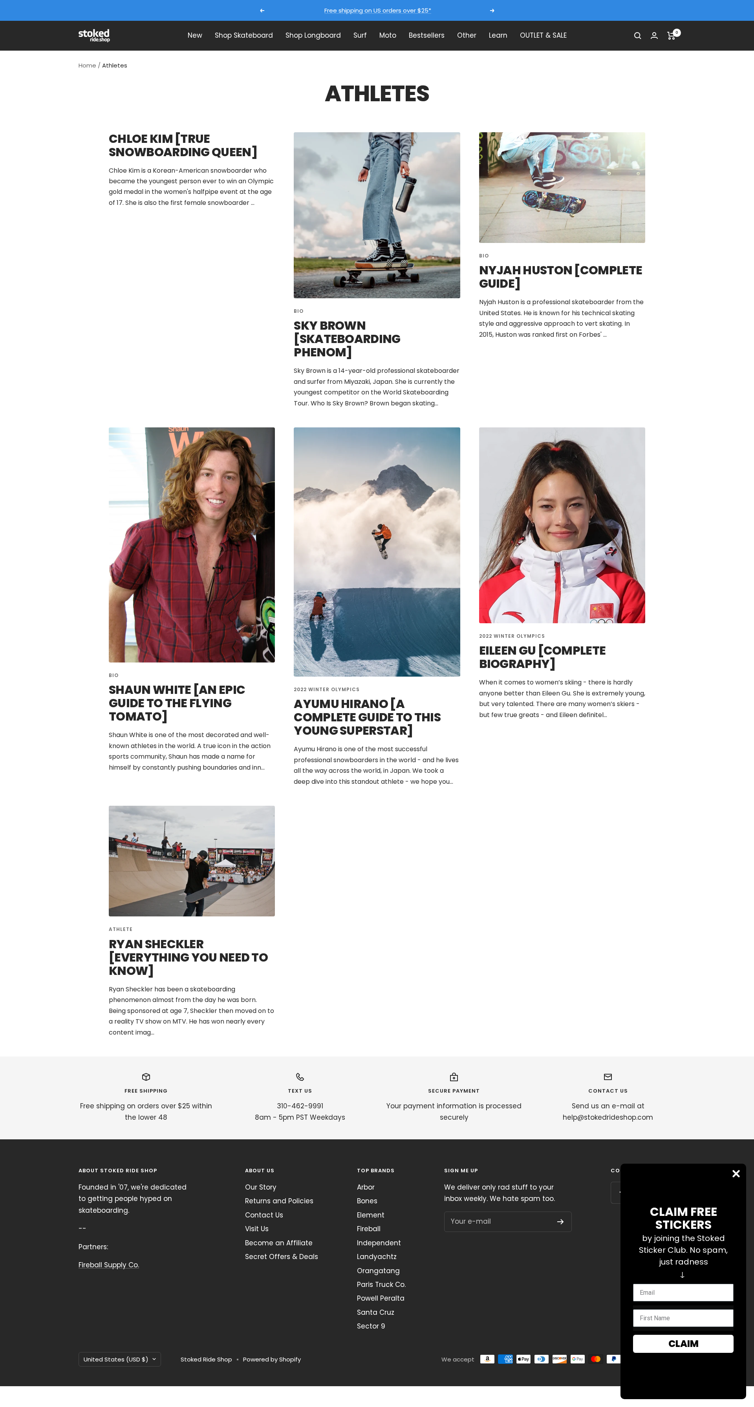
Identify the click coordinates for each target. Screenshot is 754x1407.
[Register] (560, 1222)
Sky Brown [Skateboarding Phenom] (347, 339)
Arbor (366, 1187)
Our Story (260, 1187)
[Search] (637, 35)
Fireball (369, 1229)
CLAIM (683, 1343)
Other (466, 35)
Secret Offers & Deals (281, 1256)
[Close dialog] (736, 1174)
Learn (498, 35)
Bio (299, 311)
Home (87, 65)
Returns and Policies (279, 1201)
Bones (367, 1201)
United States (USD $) (116, 1359)
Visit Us (257, 1229)
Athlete (121, 929)
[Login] (654, 35)
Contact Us (264, 1215)
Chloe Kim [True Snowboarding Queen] (183, 145)
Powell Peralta (380, 1298)
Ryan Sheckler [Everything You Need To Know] (188, 957)
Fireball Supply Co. (109, 1265)
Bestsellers (427, 35)
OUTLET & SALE (543, 35)
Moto (387, 35)
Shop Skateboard (244, 35)
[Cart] (671, 36)
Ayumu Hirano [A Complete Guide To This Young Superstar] (367, 717)
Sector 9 (371, 1326)
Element (370, 1215)
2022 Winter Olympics (327, 689)
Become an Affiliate (279, 1243)
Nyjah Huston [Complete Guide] (560, 277)
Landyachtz (377, 1256)
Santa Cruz (375, 1312)
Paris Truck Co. (381, 1284)
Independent (379, 1243)
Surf (360, 35)
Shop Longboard (313, 35)
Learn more (450, 10)
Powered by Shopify (272, 1359)
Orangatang (378, 1271)
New (195, 35)
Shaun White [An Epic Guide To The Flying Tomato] (177, 703)
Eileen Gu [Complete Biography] (542, 657)
